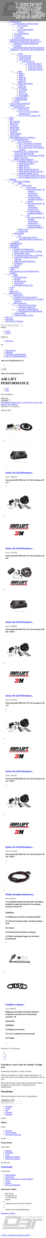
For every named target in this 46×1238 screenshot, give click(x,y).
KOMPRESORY (16, 243)
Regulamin (9, 1153)
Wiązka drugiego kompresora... (19, 894)
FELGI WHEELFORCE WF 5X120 (32, 177)
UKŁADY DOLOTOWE (25, 305)
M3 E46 (17, 279)
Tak (4, 369)
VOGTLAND (19, 38)
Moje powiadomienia (12, 1185)
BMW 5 (22, 74)
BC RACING (21, 26)
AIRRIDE (10, 179)
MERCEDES (19, 233)
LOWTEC (18, 36)
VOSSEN (13, 132)
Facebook (8, 1106)
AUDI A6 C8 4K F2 (32, 64)
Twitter (7, 1108)
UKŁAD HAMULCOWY (23, 315)
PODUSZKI (14, 267)
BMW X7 (22, 82)
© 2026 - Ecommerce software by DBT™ (16, 1235)
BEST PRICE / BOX (22, 253)
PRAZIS (17, 265)
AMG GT (22, 86)
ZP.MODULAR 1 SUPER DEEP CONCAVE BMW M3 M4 (26, 152)
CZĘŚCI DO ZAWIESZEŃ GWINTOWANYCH (20, 105)
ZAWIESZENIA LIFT (20, 108)
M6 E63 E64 (18, 283)
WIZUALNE (16, 295)
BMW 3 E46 (25, 185)
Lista (7, 391)
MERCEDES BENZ (23, 84)
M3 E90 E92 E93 (20, 277)
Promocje (8, 1131)
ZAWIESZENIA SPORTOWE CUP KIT (24, 40)
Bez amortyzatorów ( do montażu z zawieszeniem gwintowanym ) (36, 192)
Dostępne (5, 400)
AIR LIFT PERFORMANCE (25, 261)
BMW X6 (22, 80)
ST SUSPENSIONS (21, 34)
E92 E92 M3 (23, 231)
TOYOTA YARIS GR (27, 307)
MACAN (22, 92)
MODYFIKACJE (13, 293)
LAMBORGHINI (20, 100)
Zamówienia (9, 1177)
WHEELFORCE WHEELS (21, 159)
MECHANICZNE (18, 303)
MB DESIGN (15, 128)
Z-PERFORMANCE (19, 139)
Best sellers (5, 402)
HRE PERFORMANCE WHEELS (22, 137)
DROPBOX (14, 247)
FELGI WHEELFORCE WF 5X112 (32, 175)
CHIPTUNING (19, 313)
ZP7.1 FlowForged (22, 141)
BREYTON (14, 124)
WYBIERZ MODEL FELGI (26, 173)
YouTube (8, 1112)
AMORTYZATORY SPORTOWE (24, 44)
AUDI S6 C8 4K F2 (35, 68)
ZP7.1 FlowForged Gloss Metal (30, 143)
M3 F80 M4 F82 (20, 281)
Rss (6, 1110)
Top (26, 215)
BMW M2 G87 (24, 167)
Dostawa (8, 1151)
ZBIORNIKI (14, 245)
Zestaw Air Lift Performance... (19, 472)
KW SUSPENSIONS (23, 30)
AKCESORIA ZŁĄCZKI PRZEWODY (24, 271)
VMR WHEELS (16, 133)
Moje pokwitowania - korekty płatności (19, 1179)
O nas (7, 1155)
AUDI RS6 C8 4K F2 (35, 70)
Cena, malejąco (12, 404)
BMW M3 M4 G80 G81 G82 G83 (31, 171)
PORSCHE (20, 88)
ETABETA (14, 126)
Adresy (7, 1181)
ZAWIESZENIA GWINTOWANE (24, 24)
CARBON (11, 273)
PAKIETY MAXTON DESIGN (26, 297)
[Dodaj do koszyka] (6, 784)
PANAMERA (24, 96)
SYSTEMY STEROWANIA (22, 249)
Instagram (8, 1114)
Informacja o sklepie (8, 1213)
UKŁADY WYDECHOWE (26, 309)
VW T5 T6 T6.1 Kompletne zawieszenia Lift (29, 113)
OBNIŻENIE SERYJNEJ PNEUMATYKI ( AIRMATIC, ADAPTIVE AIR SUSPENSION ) (27, 50)
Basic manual (29, 187)
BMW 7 (22, 76)
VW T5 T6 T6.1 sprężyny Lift (29, 116)
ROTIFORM (14, 130)
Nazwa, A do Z (22, 402)
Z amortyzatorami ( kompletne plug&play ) (36, 198)
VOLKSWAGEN (20, 98)
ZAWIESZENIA (13, 22)
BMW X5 (22, 78)
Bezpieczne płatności (12, 1157)
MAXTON (9, 319)
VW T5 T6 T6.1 (22, 110)
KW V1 (21, 32)
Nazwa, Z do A (33, 402)
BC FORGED (15, 122)
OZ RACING (15, 135)
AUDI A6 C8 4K (27, 62)
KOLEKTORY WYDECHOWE (30, 311)
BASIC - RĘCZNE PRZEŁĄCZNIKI (28, 251)
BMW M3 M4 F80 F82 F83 (29, 169)
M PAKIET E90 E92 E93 (23, 285)
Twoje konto (6, 1167)
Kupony (8, 1183)
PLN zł (7, 333)
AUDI (21, 28)
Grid (7, 389)
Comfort (28, 201)
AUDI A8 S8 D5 (25, 60)
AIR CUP (9, 317)
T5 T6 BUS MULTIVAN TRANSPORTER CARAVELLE (31, 238)
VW (17, 235)
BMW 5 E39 (23, 229)
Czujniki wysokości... (15, 1004)
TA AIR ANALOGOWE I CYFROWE (28, 255)
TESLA (17, 102)
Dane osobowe (10, 1175)
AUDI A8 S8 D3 (25, 56)
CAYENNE (23, 90)
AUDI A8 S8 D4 (25, 58)
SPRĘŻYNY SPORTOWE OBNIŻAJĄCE (25, 42)
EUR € (7, 331)
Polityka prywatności (12, 1159)
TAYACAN (23, 94)
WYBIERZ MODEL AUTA (26, 161)
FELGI (9, 118)
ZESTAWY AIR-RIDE (20, 181)
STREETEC (18, 263)
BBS (11, 120)
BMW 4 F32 (14, 291)
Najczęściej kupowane (13, 1135)
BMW (18, 72)
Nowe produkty (11, 1133)
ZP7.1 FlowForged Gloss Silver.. (30, 145)
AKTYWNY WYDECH (14, 321)
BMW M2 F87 (24, 165)
